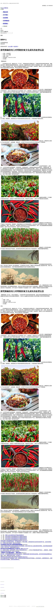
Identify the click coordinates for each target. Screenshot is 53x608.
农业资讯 (5, 17)
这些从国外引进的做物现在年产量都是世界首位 (16, 536)
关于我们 (5, 14)
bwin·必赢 (10, 46)
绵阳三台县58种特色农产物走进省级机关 (14, 535)
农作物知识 (6, 20)
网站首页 (5, 12)
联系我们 (5, 23)
